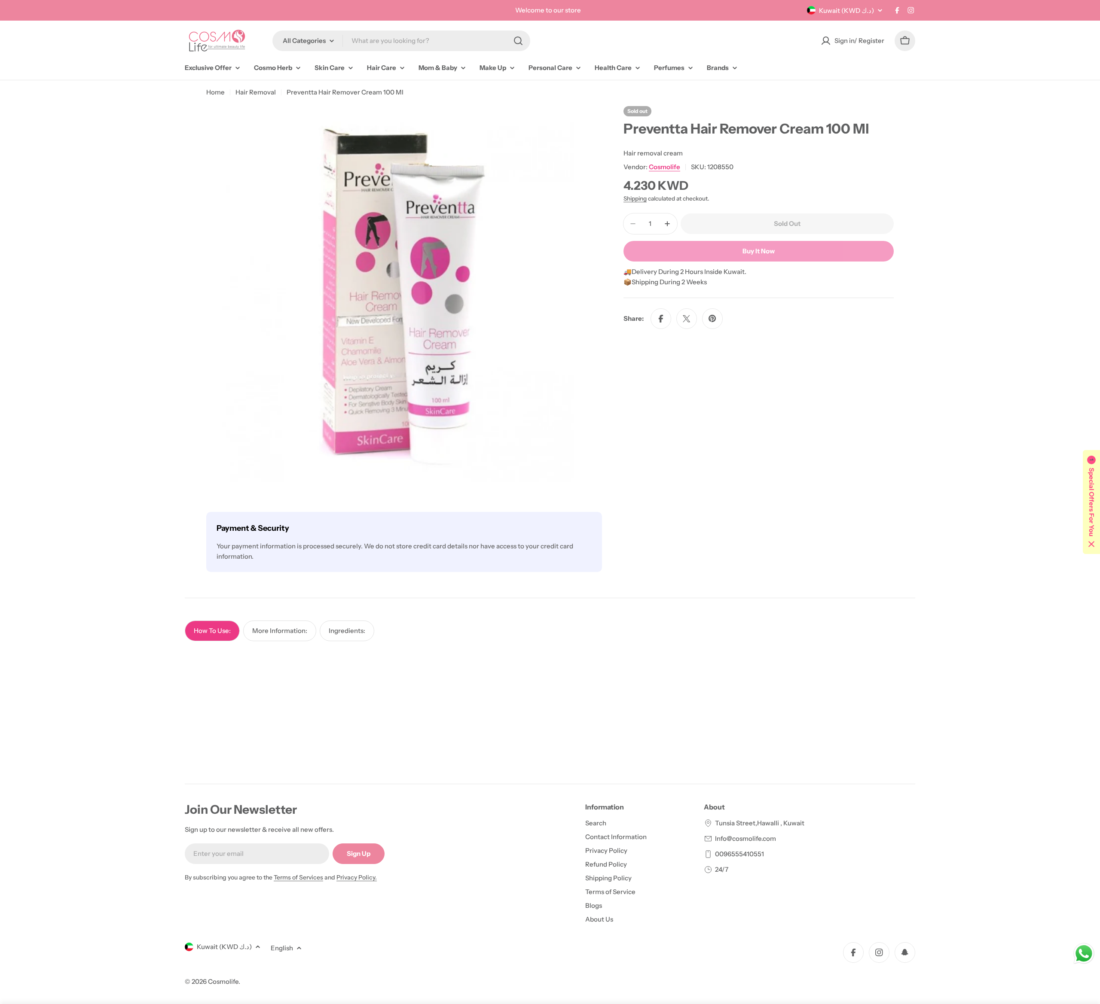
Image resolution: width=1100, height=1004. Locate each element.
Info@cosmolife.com (745, 838)
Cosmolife (664, 167)
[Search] (518, 41)
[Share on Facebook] (661, 318)
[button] (1091, 502)
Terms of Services (298, 877)
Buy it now (758, 251)
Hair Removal (255, 92)
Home (215, 92)
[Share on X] (686, 318)
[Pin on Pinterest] (712, 318)
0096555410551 (739, 854)
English (282, 948)
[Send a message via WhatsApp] (1084, 953)
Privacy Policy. (356, 877)
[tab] (212, 631)
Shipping (635, 198)
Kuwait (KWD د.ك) (846, 10)
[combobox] (401, 40)
